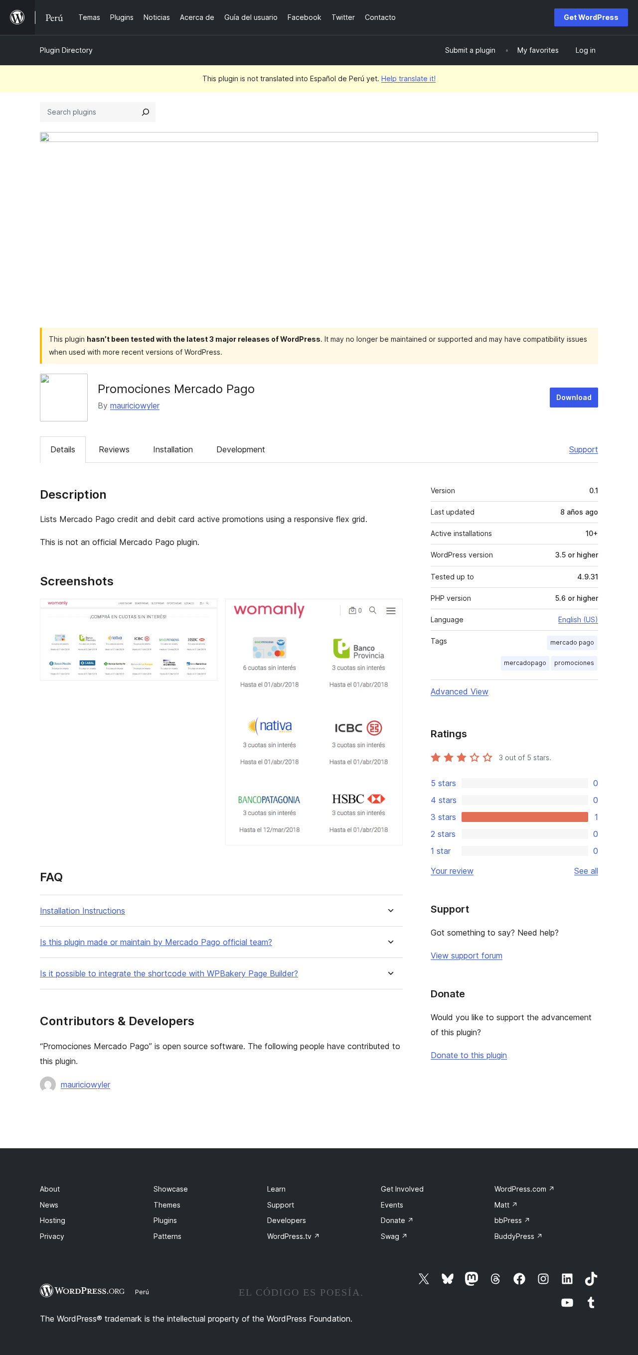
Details (62, 449)
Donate (397, 1220)
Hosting (52, 1220)
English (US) (578, 619)
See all (586, 871)
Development (240, 449)
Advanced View (459, 691)
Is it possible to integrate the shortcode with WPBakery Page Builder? (169, 973)
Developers (286, 1220)
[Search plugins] (146, 112)
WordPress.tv (293, 1236)
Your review (452, 871)
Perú (142, 1292)
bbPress (512, 1220)
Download (574, 397)
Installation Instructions (82, 911)
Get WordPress (591, 17)
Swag (394, 1236)
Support (583, 449)
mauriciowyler (135, 405)
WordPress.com (524, 1189)
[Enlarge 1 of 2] (204, 612)
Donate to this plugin (469, 1055)
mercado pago (572, 642)
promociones (574, 663)
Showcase (171, 1189)
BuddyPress (518, 1236)
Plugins (165, 1220)
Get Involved (402, 1189)
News (49, 1205)
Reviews (114, 449)
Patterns (167, 1236)
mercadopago (525, 663)
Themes (167, 1205)
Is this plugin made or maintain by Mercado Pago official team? (156, 942)
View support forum (466, 955)
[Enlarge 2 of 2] (389, 612)
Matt (506, 1205)
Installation (173, 449)
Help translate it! (408, 78)
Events (392, 1205)
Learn (276, 1189)
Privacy (52, 1236)
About (50, 1189)
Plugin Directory (66, 50)
